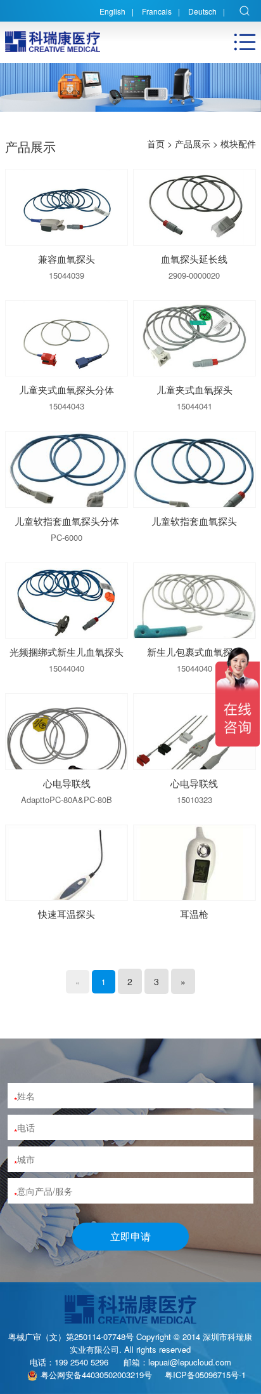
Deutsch (202, 11)
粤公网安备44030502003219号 (96, 1375)
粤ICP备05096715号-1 (205, 1375)
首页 (156, 143)
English (112, 11)
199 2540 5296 (81, 1362)
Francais (157, 11)
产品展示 (192, 143)
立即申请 (130, 1236)
